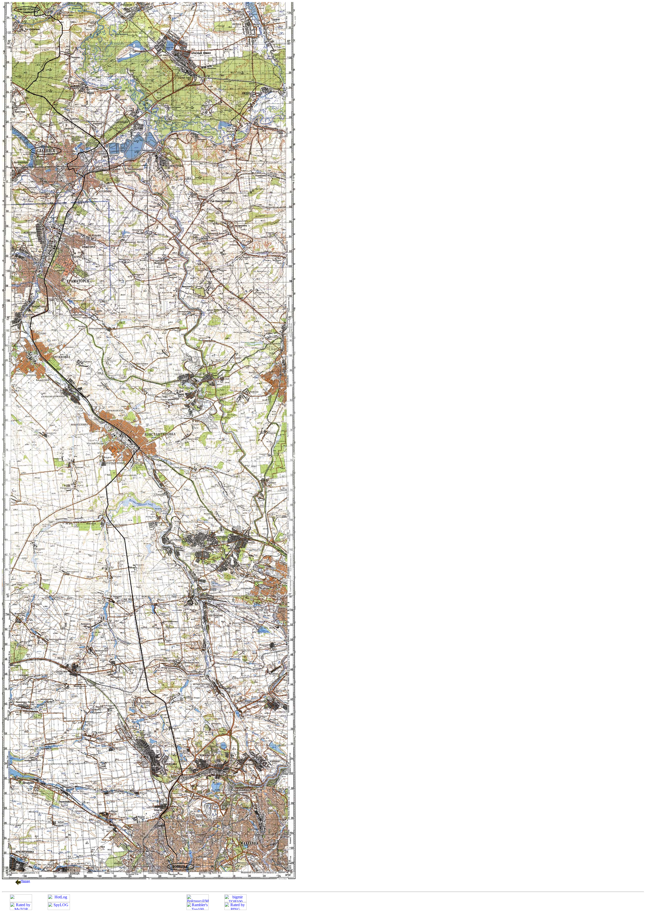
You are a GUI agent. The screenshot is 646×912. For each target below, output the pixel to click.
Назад (25, 881)
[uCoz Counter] (21, 901)
